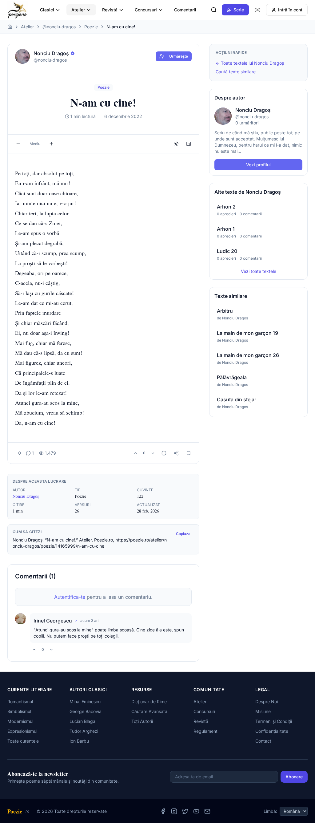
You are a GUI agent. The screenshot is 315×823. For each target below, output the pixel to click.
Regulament (205, 731)
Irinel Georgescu (53, 621)
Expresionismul (22, 731)
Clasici (47, 9)
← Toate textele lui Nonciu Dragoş (250, 63)
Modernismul (20, 721)
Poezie (91, 26)
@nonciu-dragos (59, 26)
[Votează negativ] (153, 453)
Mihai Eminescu (85, 701)
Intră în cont (290, 9)
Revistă (110, 9)
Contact (263, 741)
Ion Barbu (79, 741)
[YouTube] (196, 811)
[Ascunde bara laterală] (188, 143)
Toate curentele (23, 741)
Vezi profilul (258, 164)
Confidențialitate (271, 731)
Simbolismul (19, 711)
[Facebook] (163, 811)
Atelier (78, 9)
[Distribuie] (176, 453)
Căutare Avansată (149, 711)
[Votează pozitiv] (135, 453)
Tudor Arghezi (84, 731)
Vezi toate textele (258, 271)
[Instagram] (174, 811)
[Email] (207, 811)
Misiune (263, 711)
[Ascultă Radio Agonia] (257, 9)
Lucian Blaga (82, 721)
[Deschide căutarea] (213, 9)
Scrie (238, 9)
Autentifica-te (69, 597)
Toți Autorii (142, 721)
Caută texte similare (236, 71)
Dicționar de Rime (149, 701)
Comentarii (185, 9)
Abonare (294, 776)
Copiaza (183, 533)
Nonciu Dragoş (26, 496)
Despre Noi (266, 701)
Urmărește (178, 56)
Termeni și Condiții (273, 721)
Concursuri (146, 9)
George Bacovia (86, 711)
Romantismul (20, 701)
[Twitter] (185, 811)
